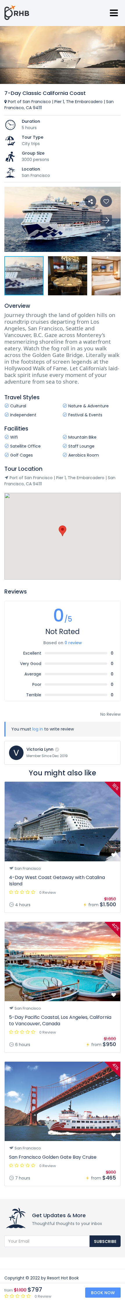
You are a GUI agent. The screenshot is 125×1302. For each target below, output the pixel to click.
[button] (106, 237)
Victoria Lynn (39, 749)
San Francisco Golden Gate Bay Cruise (53, 1157)
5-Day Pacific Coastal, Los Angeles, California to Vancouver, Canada (60, 1020)
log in (37, 729)
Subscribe (105, 1241)
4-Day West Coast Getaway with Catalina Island (57, 880)
